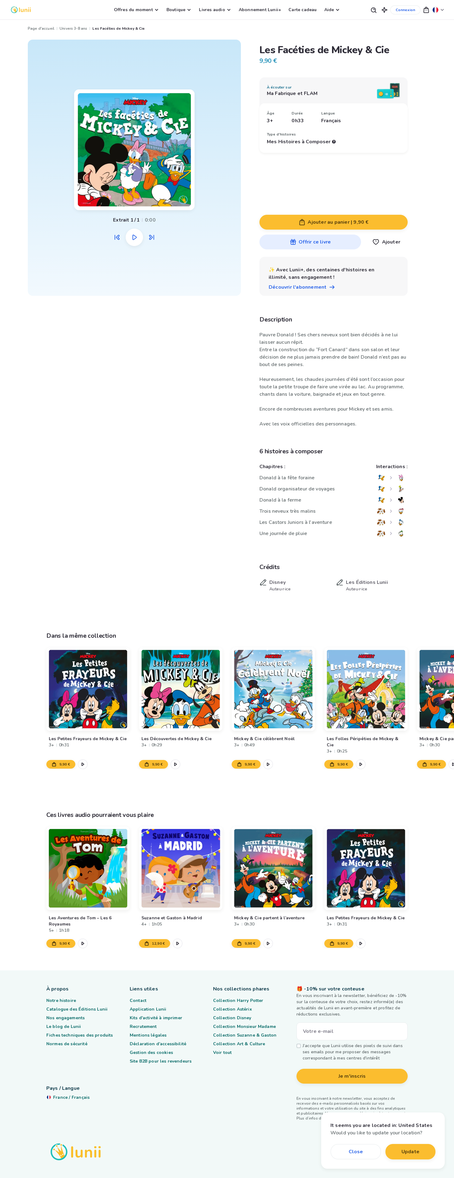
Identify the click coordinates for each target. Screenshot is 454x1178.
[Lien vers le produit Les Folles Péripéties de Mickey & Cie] (366, 689)
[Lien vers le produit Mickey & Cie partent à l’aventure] (273, 868)
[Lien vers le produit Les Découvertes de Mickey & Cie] (180, 689)
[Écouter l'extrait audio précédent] (117, 237)
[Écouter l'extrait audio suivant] (151, 237)
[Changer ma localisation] (438, 9)
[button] (384, 9)
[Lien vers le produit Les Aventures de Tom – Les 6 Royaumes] (88, 868)
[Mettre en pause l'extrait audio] (134, 237)
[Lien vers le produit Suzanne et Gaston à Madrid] (180, 868)
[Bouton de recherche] (373, 9)
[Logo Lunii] (20, 9)
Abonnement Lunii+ (260, 10)
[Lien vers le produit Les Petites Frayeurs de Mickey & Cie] (88, 689)
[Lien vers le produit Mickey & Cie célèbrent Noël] (273, 689)
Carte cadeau (302, 10)
